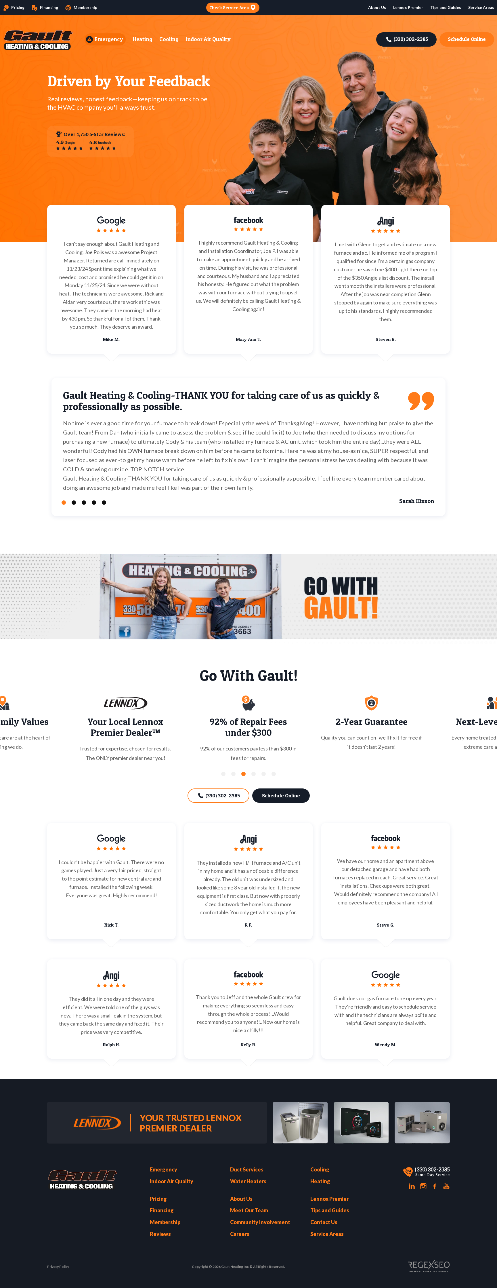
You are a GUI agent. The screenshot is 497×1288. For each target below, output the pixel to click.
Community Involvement (260, 1222)
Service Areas (481, 7)
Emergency (108, 39)
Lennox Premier (408, 7)
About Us (241, 1199)
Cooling (169, 39)
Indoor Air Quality (208, 39)
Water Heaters (248, 1181)
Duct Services (246, 1170)
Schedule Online (467, 39)
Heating (142, 39)
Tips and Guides (445, 7)
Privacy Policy (58, 1267)
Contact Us (323, 1222)
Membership (85, 7)
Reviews (160, 1234)
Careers (239, 1234)
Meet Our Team (249, 1210)
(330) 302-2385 (410, 39)
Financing (49, 7)
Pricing (17, 7)
